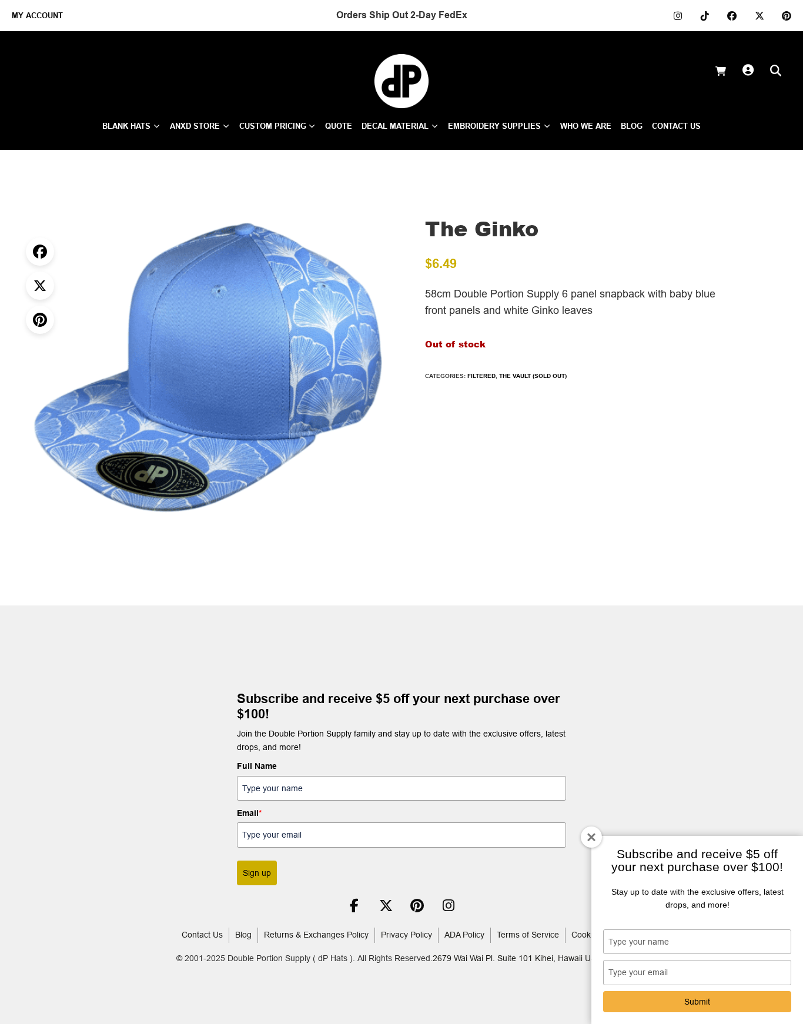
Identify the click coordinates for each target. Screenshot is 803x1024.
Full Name (257, 766)
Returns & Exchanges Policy (316, 934)
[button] (381, 193)
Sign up (257, 873)
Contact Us (202, 934)
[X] (40, 286)
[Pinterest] (40, 320)
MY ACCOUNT (37, 15)
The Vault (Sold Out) (533, 375)
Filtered (481, 375)
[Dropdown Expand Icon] (156, 126)
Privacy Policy (406, 934)
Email (249, 813)
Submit (697, 1001)
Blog (243, 934)
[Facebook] (40, 251)
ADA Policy (464, 934)
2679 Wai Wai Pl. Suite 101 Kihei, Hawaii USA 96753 (530, 958)
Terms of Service (528, 934)
